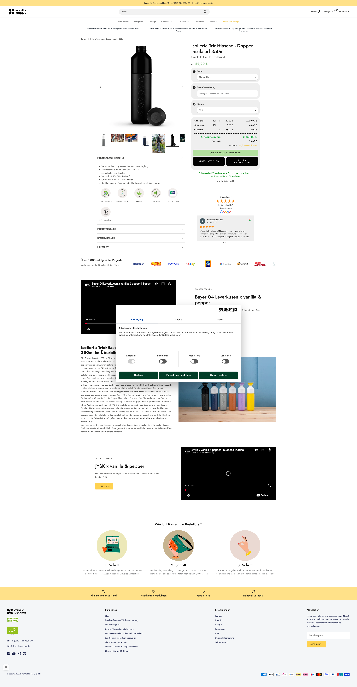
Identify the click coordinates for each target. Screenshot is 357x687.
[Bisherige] (100, 87)
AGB (217, 633)
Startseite (84, 39)
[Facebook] (8, 653)
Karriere (218, 615)
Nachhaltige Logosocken (116, 642)
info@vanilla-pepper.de (203, 3)
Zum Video (104, 486)
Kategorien (138, 21)
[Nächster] (182, 87)
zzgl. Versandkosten (248, 145)
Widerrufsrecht (222, 642)
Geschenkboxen (167, 21)
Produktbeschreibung (110, 158)
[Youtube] (13, 653)
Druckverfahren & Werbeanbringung (121, 620)
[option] (141, 87)
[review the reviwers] (250, 219)
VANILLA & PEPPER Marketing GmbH (27, 674)
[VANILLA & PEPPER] (18, 12)
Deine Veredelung (206, 87)
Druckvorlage (106, 238)
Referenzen (199, 21)
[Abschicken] (205, 11)
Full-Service (184, 21)
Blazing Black (205, 77)
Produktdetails (106, 229)
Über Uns (213, 21)
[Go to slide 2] (225, 242)
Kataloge (152, 21)
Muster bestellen (208, 161)
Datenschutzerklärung (224, 637)
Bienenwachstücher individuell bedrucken (124, 633)
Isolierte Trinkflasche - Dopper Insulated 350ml (107, 39)
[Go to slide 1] (223, 242)
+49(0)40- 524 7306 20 (180, 3)
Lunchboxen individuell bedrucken (120, 637)
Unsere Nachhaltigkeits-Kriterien (119, 629)
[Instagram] (19, 653)
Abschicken (316, 644)
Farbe (199, 71)
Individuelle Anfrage (231, 21)
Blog (107, 615)
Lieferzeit (102, 247)
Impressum (220, 629)
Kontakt (218, 624)
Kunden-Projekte (112, 624)
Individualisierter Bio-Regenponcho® (121, 646)
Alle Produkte (123, 21)
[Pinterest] (24, 653)
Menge (200, 104)
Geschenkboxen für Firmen (117, 651)
